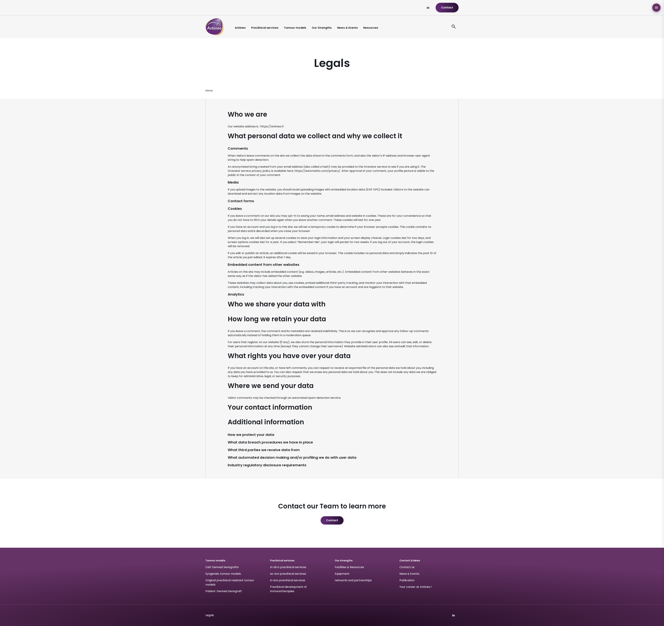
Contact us (406, 567)
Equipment (342, 574)
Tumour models (295, 28)
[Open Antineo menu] (656, 7)
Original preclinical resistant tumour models (229, 582)
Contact (447, 8)
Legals (209, 615)
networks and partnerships (353, 580)
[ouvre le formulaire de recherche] (454, 27)
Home (209, 90)
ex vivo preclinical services (288, 574)
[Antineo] (214, 26)
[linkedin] (428, 7)
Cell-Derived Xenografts (222, 567)
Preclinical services (264, 28)
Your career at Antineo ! (415, 587)
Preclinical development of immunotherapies (288, 589)
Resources (370, 28)
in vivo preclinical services (287, 580)
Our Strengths (322, 28)
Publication (406, 580)
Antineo (240, 28)
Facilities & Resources (349, 567)
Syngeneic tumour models (223, 574)
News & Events (347, 28)
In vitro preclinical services (288, 567)
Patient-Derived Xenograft (223, 591)
